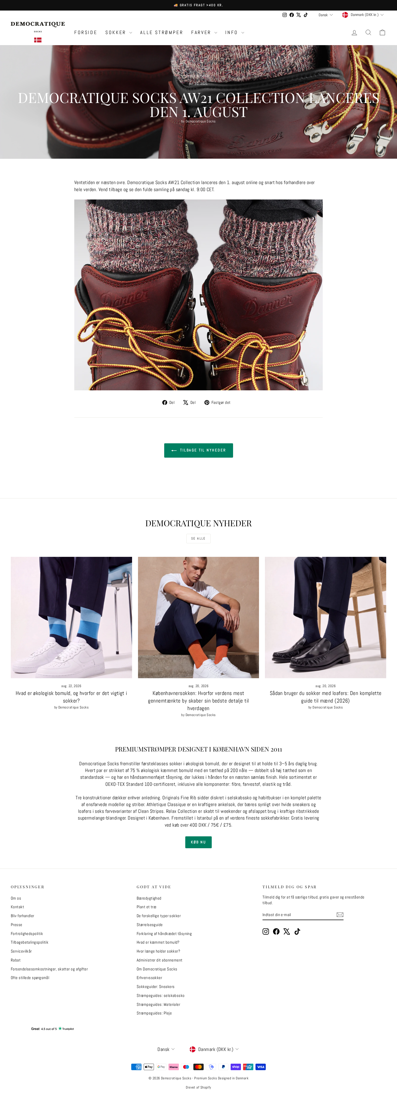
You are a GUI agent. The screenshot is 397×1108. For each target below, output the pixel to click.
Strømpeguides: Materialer (158, 1004)
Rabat (16, 960)
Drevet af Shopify (198, 1087)
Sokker (116, 32)
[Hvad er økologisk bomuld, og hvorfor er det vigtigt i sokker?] (71, 617)
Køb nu (198, 842)
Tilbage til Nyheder (202, 450)
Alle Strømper (161, 32)
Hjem (188, 75)
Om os (16, 898)
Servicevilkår (21, 951)
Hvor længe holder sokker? (158, 951)
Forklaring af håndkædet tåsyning (164, 933)
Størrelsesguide (150, 924)
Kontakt (17, 906)
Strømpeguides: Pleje (154, 1013)
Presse (16, 924)
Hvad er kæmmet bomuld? (158, 942)
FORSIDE (85, 32)
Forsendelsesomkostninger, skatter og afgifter (49, 968)
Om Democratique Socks (157, 968)
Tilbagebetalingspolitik (29, 942)
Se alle (198, 538)
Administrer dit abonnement (160, 960)
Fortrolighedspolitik (27, 933)
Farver (202, 32)
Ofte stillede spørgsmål (30, 977)
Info (232, 32)
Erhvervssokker (149, 977)
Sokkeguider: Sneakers (155, 986)
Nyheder (203, 75)
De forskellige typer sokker (159, 915)
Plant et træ (146, 906)
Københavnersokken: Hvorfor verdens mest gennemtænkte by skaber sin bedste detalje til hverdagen (198, 701)
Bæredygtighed (149, 898)
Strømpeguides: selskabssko (161, 995)
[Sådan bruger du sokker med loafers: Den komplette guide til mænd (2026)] (325, 617)
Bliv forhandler (22, 915)
